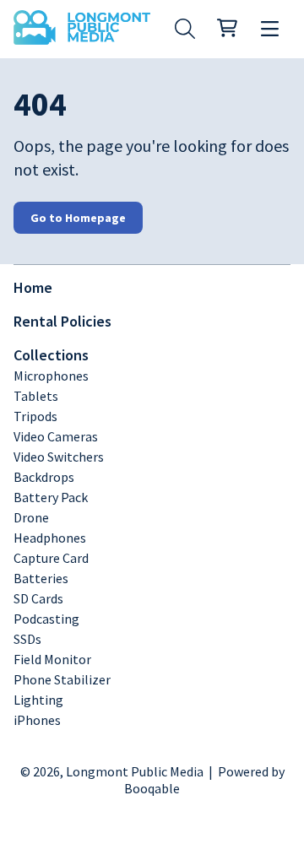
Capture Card (51, 557)
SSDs (27, 638)
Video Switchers (59, 456)
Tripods (35, 416)
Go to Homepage (78, 217)
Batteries (41, 578)
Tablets (36, 395)
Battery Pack (51, 497)
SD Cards (38, 598)
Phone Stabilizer (62, 679)
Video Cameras (56, 436)
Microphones (51, 375)
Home (33, 287)
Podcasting (46, 618)
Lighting (38, 699)
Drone (31, 517)
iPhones (37, 719)
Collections (51, 355)
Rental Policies (62, 321)
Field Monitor (52, 659)
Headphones (50, 537)
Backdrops (44, 476)
